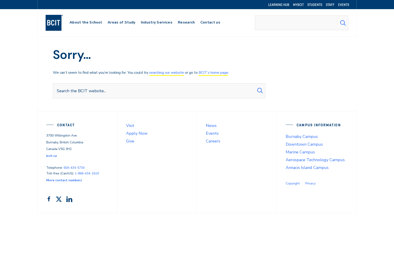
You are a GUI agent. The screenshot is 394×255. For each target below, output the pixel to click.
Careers (213, 141)
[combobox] (301, 23)
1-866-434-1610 (87, 173)
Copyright (293, 183)
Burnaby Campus (302, 136)
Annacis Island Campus (307, 167)
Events (212, 133)
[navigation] (59, 22)
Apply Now (137, 133)
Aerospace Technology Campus (315, 160)
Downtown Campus (304, 144)
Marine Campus (300, 152)
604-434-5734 (74, 168)
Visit (130, 125)
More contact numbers (64, 180)
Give (130, 141)
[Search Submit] (342, 23)
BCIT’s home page (213, 72)
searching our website (166, 72)
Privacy (310, 183)
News (211, 125)
